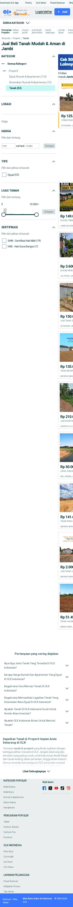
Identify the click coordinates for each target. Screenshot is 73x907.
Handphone (9, 807)
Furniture (8, 837)
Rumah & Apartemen (14, 797)
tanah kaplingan (50, 31)
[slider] (3, 214)
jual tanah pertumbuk (37, 31)
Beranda (6, 38)
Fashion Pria (10, 832)
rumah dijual (61, 31)
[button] (9, 2)
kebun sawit (16, 31)
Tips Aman (9, 891)
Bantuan (7, 899)
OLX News (9, 867)
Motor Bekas (10, 802)
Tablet (6, 822)
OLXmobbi (8, 856)
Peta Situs (8, 851)
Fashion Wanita (11, 827)
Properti (16, 38)
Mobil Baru (9, 792)
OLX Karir (8, 862)
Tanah (26, 38)
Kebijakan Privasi (12, 886)
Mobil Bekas (9, 787)
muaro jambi (25, 31)
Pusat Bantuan (11, 881)
